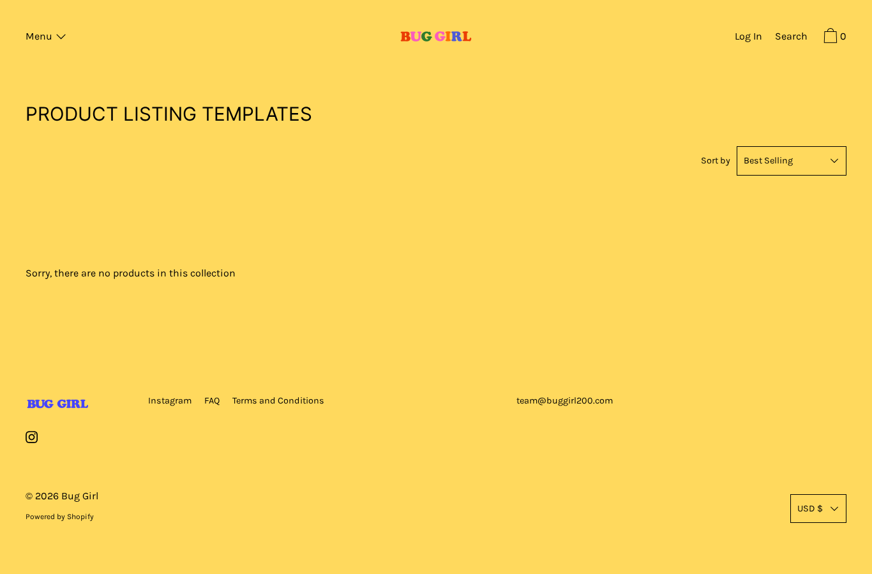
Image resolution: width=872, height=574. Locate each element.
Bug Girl (79, 496)
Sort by (715, 160)
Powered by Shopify (60, 516)
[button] (791, 37)
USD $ (810, 508)
